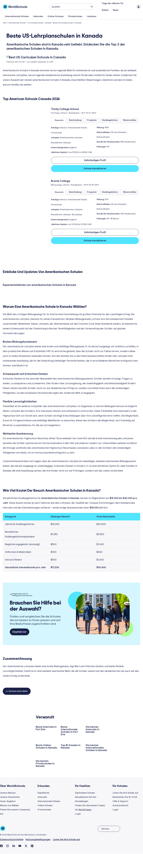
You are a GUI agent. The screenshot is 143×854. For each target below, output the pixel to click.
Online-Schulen (55, 16)
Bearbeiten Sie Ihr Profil (125, 797)
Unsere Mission (8, 793)
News (115, 10)
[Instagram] (7, 845)
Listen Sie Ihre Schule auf (125, 793)
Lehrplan (91, 16)
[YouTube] (19, 845)
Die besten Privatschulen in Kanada (45, 763)
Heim (5, 23)
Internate (38, 16)
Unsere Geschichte (10, 797)
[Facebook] (1, 845)
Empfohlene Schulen (85, 793)
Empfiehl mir (43, 793)
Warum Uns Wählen (9, 805)
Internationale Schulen (17, 16)
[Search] (92, 7)
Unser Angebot (8, 801)
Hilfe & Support (120, 801)
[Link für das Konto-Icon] (138, 6)
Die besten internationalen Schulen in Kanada (96, 748)
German (105, 829)
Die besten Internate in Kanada (92, 729)
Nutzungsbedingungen (38, 839)
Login (78, 814)
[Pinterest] (32, 845)
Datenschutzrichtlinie (11, 839)
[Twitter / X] (26, 845)
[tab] (58, 120)
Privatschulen (75, 16)
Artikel (105, 10)
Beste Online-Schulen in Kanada (46, 746)
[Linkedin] (13, 845)
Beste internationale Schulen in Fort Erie (69, 731)
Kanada (48, 23)
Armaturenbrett (120, 805)
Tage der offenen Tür (112, 3)
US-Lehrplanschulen (35, 23)
